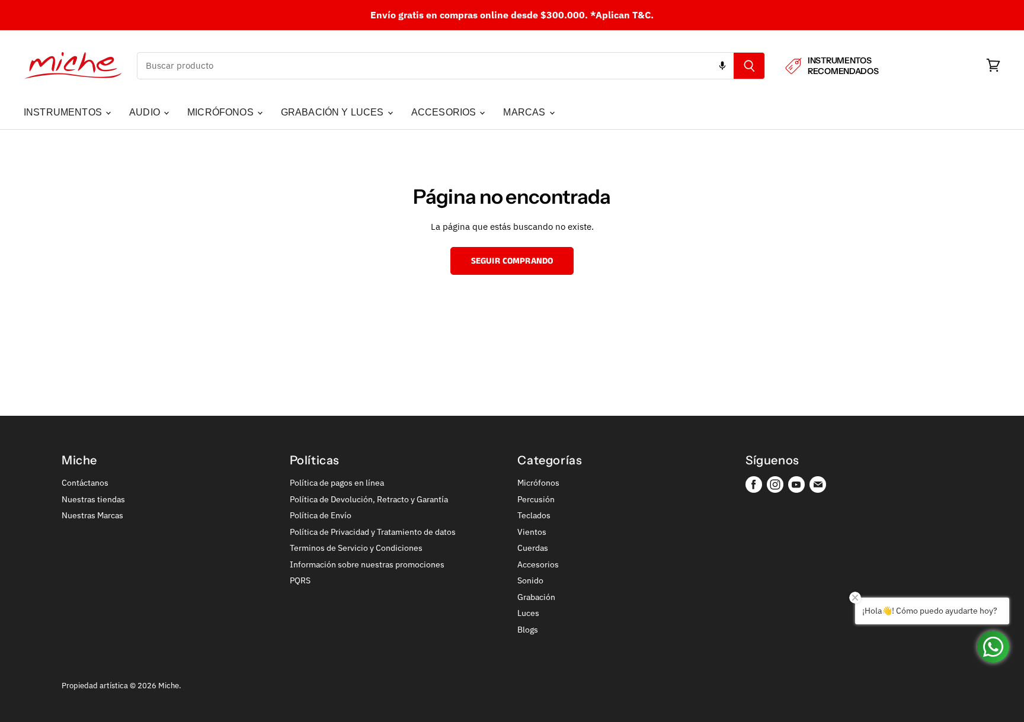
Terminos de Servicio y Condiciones (356, 548)
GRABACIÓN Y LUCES (333, 112)
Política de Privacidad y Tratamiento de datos (373, 532)
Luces (528, 613)
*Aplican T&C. (622, 15)
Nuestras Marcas (92, 515)
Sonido (530, 580)
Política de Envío (320, 515)
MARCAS (525, 112)
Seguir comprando (512, 261)
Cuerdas (532, 548)
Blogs (527, 629)
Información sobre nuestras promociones (367, 564)
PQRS (300, 580)
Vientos (531, 532)
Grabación (536, 597)
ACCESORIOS (445, 112)
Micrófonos (538, 482)
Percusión (536, 499)
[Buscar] (749, 65)
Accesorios (538, 564)
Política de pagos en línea (337, 482)
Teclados (534, 515)
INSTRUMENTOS (64, 112)
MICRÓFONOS (221, 112)
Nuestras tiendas (93, 499)
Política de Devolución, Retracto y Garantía (369, 499)
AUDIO (145, 112)
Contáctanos (85, 482)
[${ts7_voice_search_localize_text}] (722, 65)
